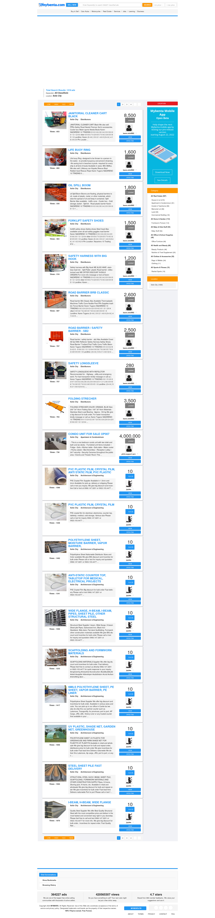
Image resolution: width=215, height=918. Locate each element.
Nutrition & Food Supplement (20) (164, 252)
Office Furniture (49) (159, 241)
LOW (48, 104)
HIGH (56, 104)
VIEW (130, 137)
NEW (71, 104)
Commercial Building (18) (161, 215)
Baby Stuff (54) (157, 231)
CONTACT (163, 914)
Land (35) (155, 212)
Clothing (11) (156, 263)
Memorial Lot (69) (158, 209)
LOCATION (162, 103)
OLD (63, 104)
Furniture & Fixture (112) (160, 223)
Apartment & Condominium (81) (163, 203)
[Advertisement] (107, 35)
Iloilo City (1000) (157, 284)
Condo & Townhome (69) (160, 206)
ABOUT (131, 914)
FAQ (173, 914)
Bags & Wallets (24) (159, 260)
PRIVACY (151, 914)
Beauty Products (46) (159, 249)
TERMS (141, 914)
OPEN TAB (130, 141)
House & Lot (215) (158, 200)
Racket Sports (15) (158, 271)
